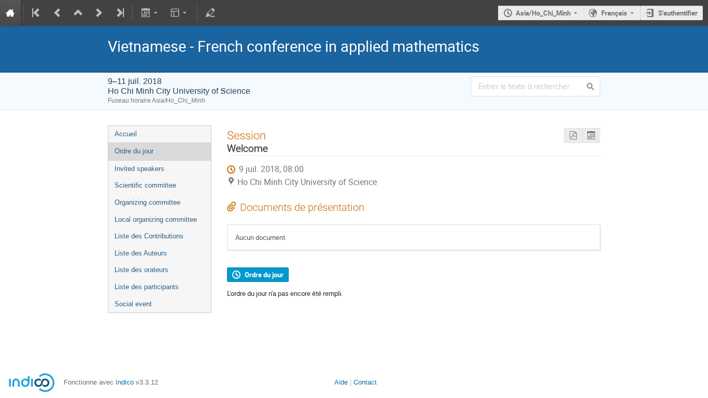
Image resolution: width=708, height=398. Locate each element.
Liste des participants (147, 287)
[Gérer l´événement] (210, 13)
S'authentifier (678, 13)
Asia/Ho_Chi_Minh (543, 13)
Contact (365, 382)
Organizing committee (147, 202)
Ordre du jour (134, 151)
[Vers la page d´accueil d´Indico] (10, 13)
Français (614, 13)
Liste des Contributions (149, 236)
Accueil (126, 134)
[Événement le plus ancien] (36, 13)
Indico (125, 382)
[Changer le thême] (179, 13)
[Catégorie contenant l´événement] (78, 13)
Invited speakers (139, 169)
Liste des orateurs (141, 270)
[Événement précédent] (57, 13)
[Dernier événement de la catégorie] (119, 13)
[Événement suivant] (99, 13)
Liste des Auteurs (141, 253)
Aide (341, 382)
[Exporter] (150, 13)
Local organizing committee (156, 219)
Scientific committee (145, 185)
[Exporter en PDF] (573, 135)
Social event (133, 304)
